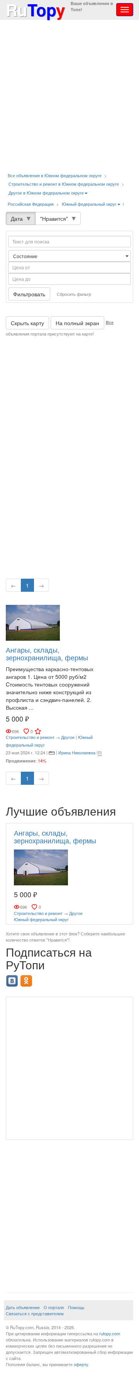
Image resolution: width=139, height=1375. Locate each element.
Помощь (76, 1307)
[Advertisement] (69, 96)
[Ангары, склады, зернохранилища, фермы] (33, 622)
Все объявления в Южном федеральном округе (55, 175)
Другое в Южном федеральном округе (46, 193)
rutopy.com (109, 1333)
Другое (68, 737)
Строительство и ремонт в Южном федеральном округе (63, 184)
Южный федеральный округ (89, 204)
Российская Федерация (31, 204)
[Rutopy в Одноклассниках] (27, 978)
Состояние (26, 256)
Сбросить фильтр (74, 294)
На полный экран (77, 323)
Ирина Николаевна (76, 752)
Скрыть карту (27, 323)
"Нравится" (54, 218)
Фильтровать (29, 294)
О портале (54, 1307)
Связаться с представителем (35, 1313)
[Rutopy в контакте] (13, 978)
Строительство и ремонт (30, 737)
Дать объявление (23, 1307)
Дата (17, 218)
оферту (81, 1364)
